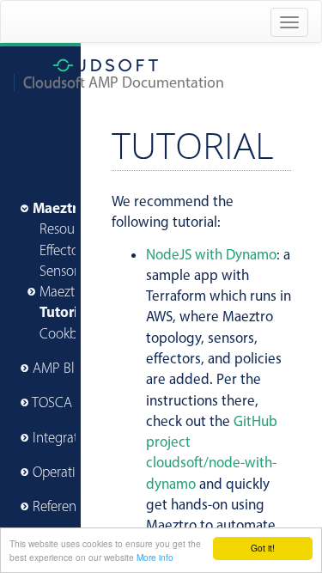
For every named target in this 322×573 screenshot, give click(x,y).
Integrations (67, 437)
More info (155, 557)
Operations (64, 471)
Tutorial (64, 311)
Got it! (263, 547)
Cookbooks (71, 333)
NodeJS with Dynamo (211, 254)
